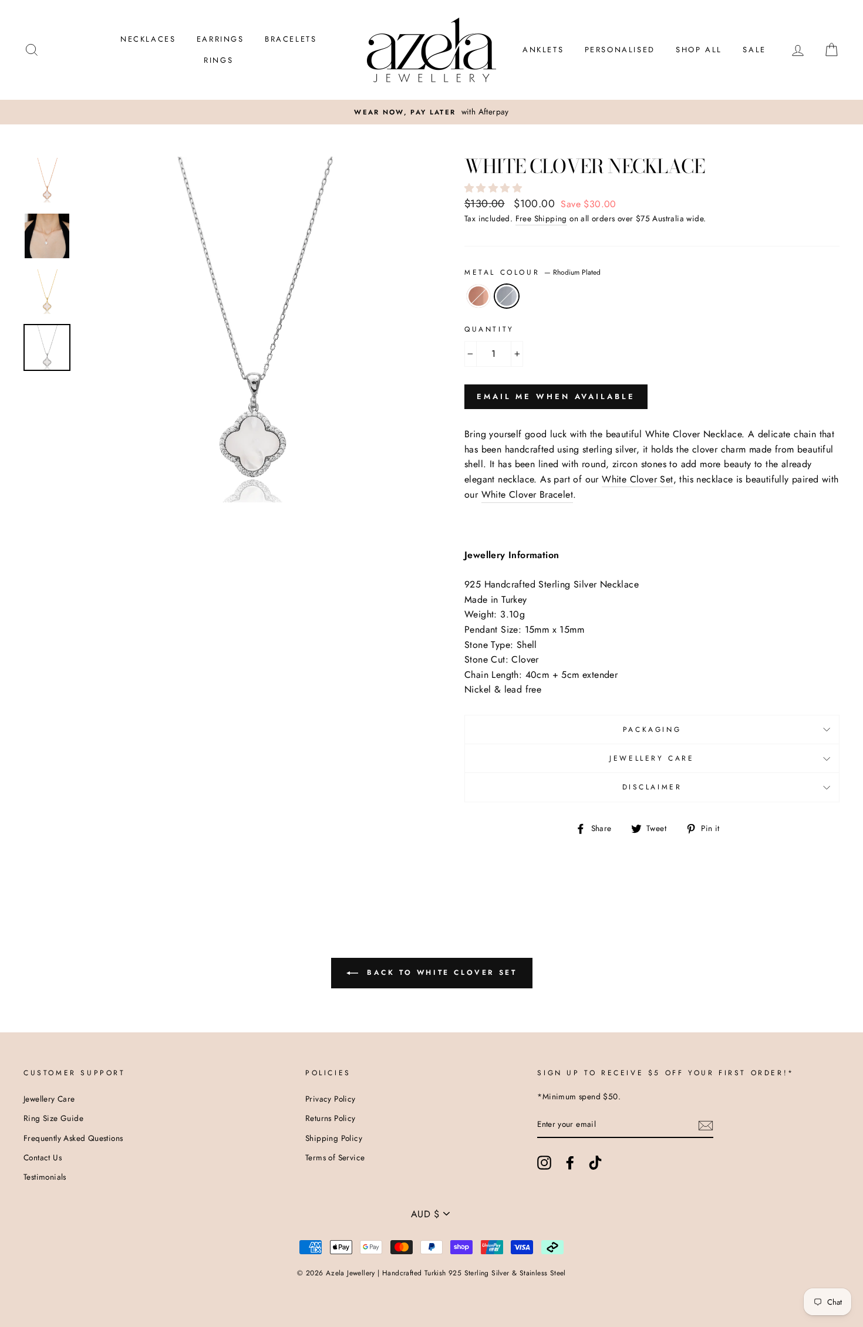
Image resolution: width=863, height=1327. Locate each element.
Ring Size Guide (53, 1118)
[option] (252, 329)
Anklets (543, 49)
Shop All (699, 49)
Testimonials (44, 1177)
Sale (754, 49)
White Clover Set (637, 479)
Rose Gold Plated (478, 296)
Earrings (220, 39)
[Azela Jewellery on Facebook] (570, 1163)
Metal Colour (532, 272)
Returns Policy (330, 1118)
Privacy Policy (330, 1099)
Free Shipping (541, 218)
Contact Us (42, 1157)
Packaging (652, 729)
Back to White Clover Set (440, 972)
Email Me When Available (556, 396)
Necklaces (148, 39)
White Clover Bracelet (527, 494)
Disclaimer (652, 787)
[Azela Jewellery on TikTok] (595, 1163)
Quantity (489, 329)
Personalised (620, 49)
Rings (218, 60)
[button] (494, 188)
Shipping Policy (333, 1138)
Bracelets (290, 39)
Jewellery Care (651, 758)
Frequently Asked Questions (73, 1138)
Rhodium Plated (506, 296)
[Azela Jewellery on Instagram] (544, 1163)
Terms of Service (335, 1157)
